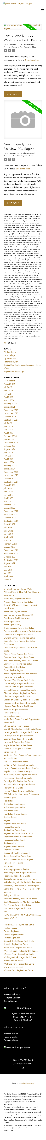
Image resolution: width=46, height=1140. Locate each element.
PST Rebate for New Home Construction (21, 794)
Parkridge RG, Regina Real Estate (18, 781)
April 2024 (8, 459)
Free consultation (11, 1040)
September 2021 (11, 560)
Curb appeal (8, 234)
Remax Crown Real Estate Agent (21, 301)
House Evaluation (9, 258)
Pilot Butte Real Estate (10, 284)
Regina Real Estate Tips (14, 371)
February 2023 (10, 504)
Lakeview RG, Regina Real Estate (13, 266)
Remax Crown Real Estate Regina (18, 859)
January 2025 (9, 439)
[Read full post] (23, 28)
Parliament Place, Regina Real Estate (29, 282)
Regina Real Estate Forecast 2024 (22, 295)
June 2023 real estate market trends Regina (22, 262)
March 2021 (9, 579)
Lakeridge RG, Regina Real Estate (32, 264)
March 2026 (9, 400)
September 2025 (11, 419)
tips (9, 321)
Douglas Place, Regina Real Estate (19, 657)
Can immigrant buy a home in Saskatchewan (22, 631)
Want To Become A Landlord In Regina (21, 950)
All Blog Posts (10, 351)
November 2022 (11, 514)
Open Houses (10, 358)
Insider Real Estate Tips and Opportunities (22, 719)
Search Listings (10, 1001)
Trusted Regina (37, 323)
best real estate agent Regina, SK (19, 223)
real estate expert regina (26, 288)
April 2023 (8, 498)
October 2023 (10, 478)
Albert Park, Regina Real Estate (17, 598)
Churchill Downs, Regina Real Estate (19, 637)
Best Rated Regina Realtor (15, 611)
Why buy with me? (12, 994)
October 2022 (10, 517)
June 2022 (8, 530)
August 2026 (9, 384)
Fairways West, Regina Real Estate (19, 245)
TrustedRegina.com (36, 325)
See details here (32, 59)
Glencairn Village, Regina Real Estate (20, 693)
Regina (35, 290)
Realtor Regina (28, 290)
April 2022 (8, 537)
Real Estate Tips (11, 810)
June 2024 (8, 452)
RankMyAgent (29, 286)
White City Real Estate (26, 334)
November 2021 (11, 553)
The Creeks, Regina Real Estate (17, 319)
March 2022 (9, 540)
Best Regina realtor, (30, 225)
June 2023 (8, 491)
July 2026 (8, 387)
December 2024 (11, 442)
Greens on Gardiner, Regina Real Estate (21, 699)
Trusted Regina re (9, 325)
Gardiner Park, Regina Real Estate (26, 247)
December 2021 (11, 550)
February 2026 (10, 403)
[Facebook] (23, 1068)
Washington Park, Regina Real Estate (24, 47)
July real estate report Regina (16, 725)
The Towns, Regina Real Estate (17, 908)
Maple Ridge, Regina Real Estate (13, 269)
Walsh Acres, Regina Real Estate (14, 329)
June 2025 (8, 426)
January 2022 (9, 547)
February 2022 (10, 543)
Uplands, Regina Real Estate (34, 327)
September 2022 (11, 521)
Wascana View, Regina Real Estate (20, 332)
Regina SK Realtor (23, 299)
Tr (10, 323)
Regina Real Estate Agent (15, 830)
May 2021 (8, 573)
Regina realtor (37, 297)
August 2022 (9, 524)
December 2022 (11, 511)
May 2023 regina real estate (23, 273)
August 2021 (9, 563)
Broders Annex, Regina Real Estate (19, 628)
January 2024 (9, 468)
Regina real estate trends (24, 297)
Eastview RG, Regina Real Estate (22, 156)
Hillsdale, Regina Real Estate (33, 256)
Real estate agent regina (11, 288)
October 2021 (10, 556)
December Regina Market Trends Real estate (26, 234)
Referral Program (11, 361)
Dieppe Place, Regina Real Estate (13, 236)
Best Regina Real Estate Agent (17, 618)
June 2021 (8, 569)
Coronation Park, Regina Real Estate (31, 232)
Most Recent (9, 380)
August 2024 (9, 449)
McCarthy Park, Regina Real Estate (19, 765)
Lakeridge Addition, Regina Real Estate (21, 732)
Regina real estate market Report (18, 836)
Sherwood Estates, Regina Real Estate (20, 898)
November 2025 (11, 413)
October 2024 (10, 446)
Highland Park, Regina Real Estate (14, 256)
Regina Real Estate (25, 293)
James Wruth (22, 260)
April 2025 (8, 433)
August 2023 (9, 485)
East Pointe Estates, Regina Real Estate (20, 238)
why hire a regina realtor (26, 336)
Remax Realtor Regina (22, 303)
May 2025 (8, 429)
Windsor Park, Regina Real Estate (18, 970)
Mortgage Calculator (12, 997)
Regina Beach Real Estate (11, 293)
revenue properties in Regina (16, 869)
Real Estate (38, 286)
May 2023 (8, 494)
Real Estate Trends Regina (15, 290)
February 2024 (10, 465)
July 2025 (8, 423)
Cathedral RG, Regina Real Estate (23, 229)
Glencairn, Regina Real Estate (17, 251)
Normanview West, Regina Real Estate (20, 774)
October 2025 (10, 416)
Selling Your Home (27, 314)
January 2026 (9, 406)
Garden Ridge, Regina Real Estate (19, 683)
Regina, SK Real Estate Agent (17, 853)
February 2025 (10, 436)
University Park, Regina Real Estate (14, 327)
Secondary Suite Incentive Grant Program (16, 312)
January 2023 (9, 507)
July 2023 (8, 488)
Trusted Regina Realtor (22, 325)
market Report (12, 271)
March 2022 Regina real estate (17, 748)
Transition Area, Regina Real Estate (22, 323)
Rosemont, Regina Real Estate (12, 308)
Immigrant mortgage (22, 258)
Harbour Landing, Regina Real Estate (27, 253)
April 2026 (8, 397)
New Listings (9, 355)
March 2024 (9, 462)
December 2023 (11, 472)
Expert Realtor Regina (13, 670)
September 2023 (11, 481)
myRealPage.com (27, 1083)
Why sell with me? (11, 1033)
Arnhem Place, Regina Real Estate (21, 219)
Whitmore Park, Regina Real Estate (19, 963)
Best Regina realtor (18, 225)
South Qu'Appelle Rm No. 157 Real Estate (22, 901)
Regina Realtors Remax (11, 299)
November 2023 (11, 475)
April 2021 (8, 576)
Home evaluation (11, 1037)
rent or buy (33, 303)
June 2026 (8, 390)
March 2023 (9, 501)
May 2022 (8, 534)
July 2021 (8, 566)
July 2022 (8, 527)
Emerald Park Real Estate (23, 240)
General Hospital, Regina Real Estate (20, 689)
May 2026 (8, 393)
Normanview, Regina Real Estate (25, 279)
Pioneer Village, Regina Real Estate (28, 284)
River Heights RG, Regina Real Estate (28, 306)
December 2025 (11, 410)
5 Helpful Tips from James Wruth (22, 214)
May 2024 (8, 455)
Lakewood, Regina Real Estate (33, 266)
